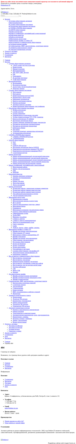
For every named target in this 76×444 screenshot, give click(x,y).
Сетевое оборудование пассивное (20, 90)
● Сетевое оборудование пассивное (21, 24)
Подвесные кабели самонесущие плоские (27, 192)
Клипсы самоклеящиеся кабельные (24, 211)
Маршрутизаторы (19, 69)
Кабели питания (18, 311)
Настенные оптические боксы (23, 120)
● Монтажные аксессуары (17, 39)
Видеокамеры (17, 83)
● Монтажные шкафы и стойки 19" (21, 40)
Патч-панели (17, 92)
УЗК (14, 269)
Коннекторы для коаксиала (22, 301)
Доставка (8, 383)
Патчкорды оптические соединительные (26, 124)
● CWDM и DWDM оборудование (20, 28)
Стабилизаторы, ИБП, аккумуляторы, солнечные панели (28, 281)
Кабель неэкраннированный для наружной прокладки (31, 156)
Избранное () (5, 5)
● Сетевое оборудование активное (20, 21)
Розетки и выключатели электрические (26, 310)
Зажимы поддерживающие (22, 178)
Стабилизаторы (18, 288)
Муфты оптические (19, 110)
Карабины (16, 179)
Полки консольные (19, 247)
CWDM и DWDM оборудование (20, 135)
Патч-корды (17, 94)
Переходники (17, 297)
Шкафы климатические (20, 279)
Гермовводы (17, 208)
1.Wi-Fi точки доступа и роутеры (24, 65)
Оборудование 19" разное (21, 233)
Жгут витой (17, 203)
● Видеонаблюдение (16, 23)
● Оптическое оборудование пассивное (22, 26)
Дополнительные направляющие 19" (25, 252)
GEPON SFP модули (19, 145)
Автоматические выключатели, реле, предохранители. (31, 315)
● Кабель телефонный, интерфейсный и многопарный (27, 33)
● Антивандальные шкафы (18, 44)
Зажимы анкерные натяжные (22, 176)
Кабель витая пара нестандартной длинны (27, 163)
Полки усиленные (19, 245)
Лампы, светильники (20, 320)
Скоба (15, 226)
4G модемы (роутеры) (20, 78)
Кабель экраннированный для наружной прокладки (30, 158)
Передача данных (18, 88)
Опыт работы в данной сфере (15, 423)
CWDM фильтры (18, 138)
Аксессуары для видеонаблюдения (24, 87)
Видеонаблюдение (15, 81)
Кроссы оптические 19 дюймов (23, 119)
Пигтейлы (16, 129)
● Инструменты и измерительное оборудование (25, 42)
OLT (14, 142)
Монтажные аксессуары (17, 197)
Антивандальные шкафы (17, 274)
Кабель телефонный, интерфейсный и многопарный (26, 165)
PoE (14, 74)
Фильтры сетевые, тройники (22, 318)
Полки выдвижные (19, 244)
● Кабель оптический (16, 37)
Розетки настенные (19, 103)
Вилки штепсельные (20, 322)
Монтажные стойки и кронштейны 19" (26, 235)
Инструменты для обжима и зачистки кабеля (28, 263)
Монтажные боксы (19, 206)
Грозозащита (17, 76)
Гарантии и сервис (15, 331)
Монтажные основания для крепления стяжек (28, 210)
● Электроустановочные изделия (20, 49)
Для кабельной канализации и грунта (25, 194)
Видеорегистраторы (19, 85)
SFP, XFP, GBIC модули (21, 72)
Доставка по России (15, 327)
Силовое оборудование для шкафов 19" (26, 251)
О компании (9, 55)
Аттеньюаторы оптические (22, 133)
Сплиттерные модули (20, 153)
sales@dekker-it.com (11, 408)
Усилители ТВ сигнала (20, 304)
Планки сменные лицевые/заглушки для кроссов (29, 122)
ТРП (14, 170)
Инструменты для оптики (21, 260)
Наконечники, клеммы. (20, 317)
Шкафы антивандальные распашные (25, 276)
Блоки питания (18, 290)
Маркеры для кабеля (19, 217)
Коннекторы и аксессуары (21, 97)
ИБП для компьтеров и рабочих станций (26, 292)
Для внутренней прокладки (22, 195)
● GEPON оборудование (17, 30)
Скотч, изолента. (18, 224)
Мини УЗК (16, 270)
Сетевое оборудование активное (20, 63)
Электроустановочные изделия (19, 308)
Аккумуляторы (18, 286)
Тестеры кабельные (19, 267)
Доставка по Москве (16, 326)
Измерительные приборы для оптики (25, 261)
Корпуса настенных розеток (22, 101)
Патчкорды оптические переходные (25, 126)
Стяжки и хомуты (19, 219)
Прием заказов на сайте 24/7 (14, 421)
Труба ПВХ (16, 215)
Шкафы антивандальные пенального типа (27, 277)
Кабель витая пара (15, 154)
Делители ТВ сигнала (20, 299)
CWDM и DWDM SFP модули (23, 137)
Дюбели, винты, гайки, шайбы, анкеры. (26, 227)
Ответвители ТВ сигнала (21, 306)
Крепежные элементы (20, 254)
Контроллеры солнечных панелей (24, 283)
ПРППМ (16, 172)
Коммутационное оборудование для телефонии (29, 106)
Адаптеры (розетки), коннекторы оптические (28, 131)
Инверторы (16, 293)
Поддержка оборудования (21, 242)
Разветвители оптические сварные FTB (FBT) (28, 149)
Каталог (7, 19)
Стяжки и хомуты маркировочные (24, 220)
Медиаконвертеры (19, 71)
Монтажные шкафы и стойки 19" (20, 229)
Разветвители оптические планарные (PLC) (27, 151)
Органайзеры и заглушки (21, 249)
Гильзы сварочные (19, 113)
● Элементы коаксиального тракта (20, 48)
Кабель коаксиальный (20, 302)
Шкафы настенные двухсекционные (25, 238)
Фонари (15, 272)
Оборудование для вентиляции (23, 240)
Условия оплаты (14, 329)
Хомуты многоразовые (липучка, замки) (26, 204)
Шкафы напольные (19, 236)
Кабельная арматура (15, 174)
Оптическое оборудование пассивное (21, 108)
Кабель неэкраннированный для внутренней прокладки (32, 160)
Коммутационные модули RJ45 (23, 96)
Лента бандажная (18, 183)
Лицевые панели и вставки (22, 104)
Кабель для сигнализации (21, 169)
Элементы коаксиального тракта (20, 295)
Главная (7, 60)
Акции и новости (11, 53)
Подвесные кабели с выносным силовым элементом (30, 188)
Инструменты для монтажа (22, 258)
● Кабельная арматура (16, 35)
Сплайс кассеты (18, 112)
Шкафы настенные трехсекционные (25, 231)
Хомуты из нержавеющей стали (23, 222)
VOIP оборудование (19, 79)
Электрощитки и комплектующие (24, 313)
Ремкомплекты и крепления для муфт (25, 115)
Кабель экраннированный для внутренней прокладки (31, 161)
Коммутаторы (17, 67)
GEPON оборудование (16, 140)
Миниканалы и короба (20, 199)
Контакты (8, 56)
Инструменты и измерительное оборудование (24, 256)
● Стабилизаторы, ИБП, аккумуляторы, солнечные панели (28, 46)
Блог (6, 336)
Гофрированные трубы (20, 213)
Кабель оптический (15, 186)
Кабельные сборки (19, 128)
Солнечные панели (19, 285)
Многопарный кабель (20, 167)
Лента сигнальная (19, 185)
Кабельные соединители (21, 99)
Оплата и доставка (11, 51)
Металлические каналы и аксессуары (25, 201)
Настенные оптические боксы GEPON (26, 147)
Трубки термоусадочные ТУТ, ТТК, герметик (28, 117)
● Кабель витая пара (15, 31)
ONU (14, 144)
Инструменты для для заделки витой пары (27, 265)
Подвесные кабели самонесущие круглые (27, 190)
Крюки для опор (18, 181)
